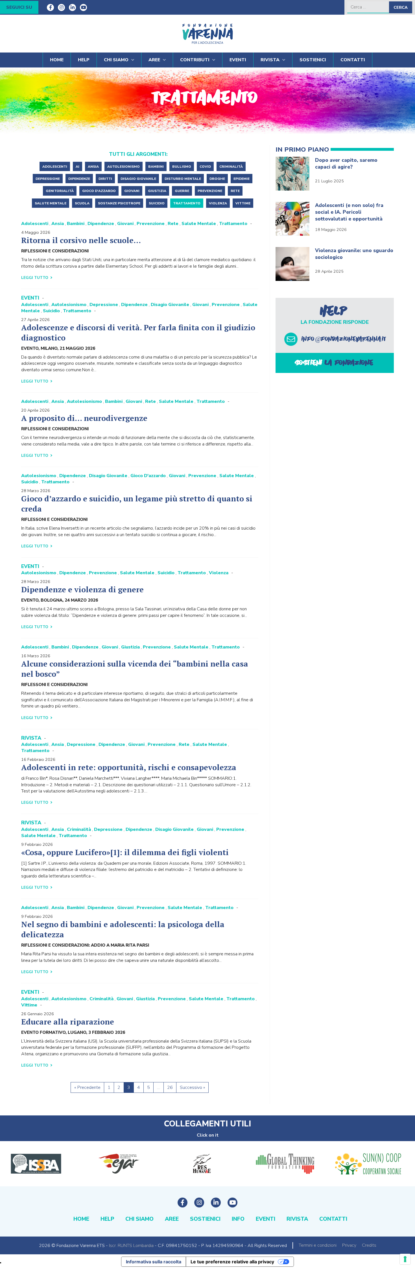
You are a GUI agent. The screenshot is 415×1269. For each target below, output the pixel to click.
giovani (131, 191)
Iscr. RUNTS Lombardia (131, 1245)
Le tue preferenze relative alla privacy (232, 1261)
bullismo (181, 166)
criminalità (231, 166)
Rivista (270, 60)
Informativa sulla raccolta (153, 1261)
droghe (217, 178)
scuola (82, 203)
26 (170, 1087)
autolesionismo (123, 166)
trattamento (186, 203)
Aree (154, 60)
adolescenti (54, 166)
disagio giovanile (138, 178)
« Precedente (87, 1087)
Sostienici (313, 60)
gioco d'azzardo (99, 191)
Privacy (349, 1245)
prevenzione (210, 191)
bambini (156, 166)
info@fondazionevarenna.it (344, 339)
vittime (242, 203)
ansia (93, 166)
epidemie (241, 178)
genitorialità (60, 191)
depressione (48, 178)
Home (57, 60)
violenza (218, 203)
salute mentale (50, 203)
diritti (105, 178)
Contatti (352, 60)
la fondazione (335, 362)
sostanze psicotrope (119, 203)
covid (205, 166)
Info (238, 1219)
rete (235, 191)
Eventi (238, 60)
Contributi (194, 60)
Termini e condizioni (318, 1245)
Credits (369, 1245)
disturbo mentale (183, 178)
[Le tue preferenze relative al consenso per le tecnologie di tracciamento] (405, 1259)
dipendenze (79, 178)
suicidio (157, 203)
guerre (182, 191)
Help (83, 60)
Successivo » (192, 1087)
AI (77, 166)
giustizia (157, 191)
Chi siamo (116, 60)
